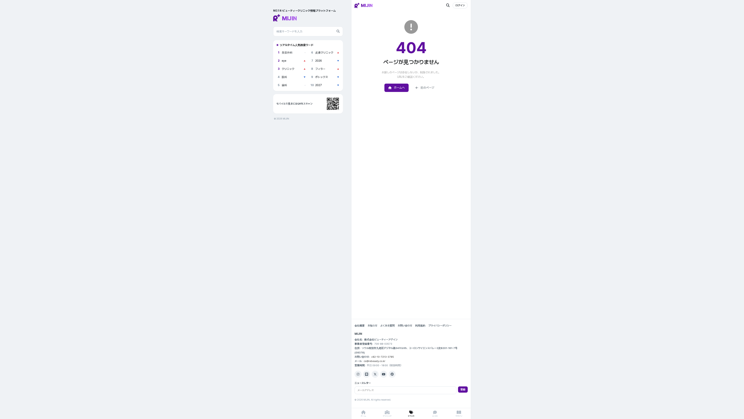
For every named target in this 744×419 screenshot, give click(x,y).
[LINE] (366, 374)
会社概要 (360, 325)
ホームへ (399, 87)
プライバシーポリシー (440, 325)
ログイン (460, 5)
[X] (375, 374)
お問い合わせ (405, 325)
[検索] (338, 31)
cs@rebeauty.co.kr (374, 361)
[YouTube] (383, 374)
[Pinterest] (392, 374)
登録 (462, 389)
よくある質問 (387, 325)
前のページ (427, 87)
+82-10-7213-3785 (382, 356)
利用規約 (420, 325)
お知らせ (372, 325)
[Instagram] (358, 374)
